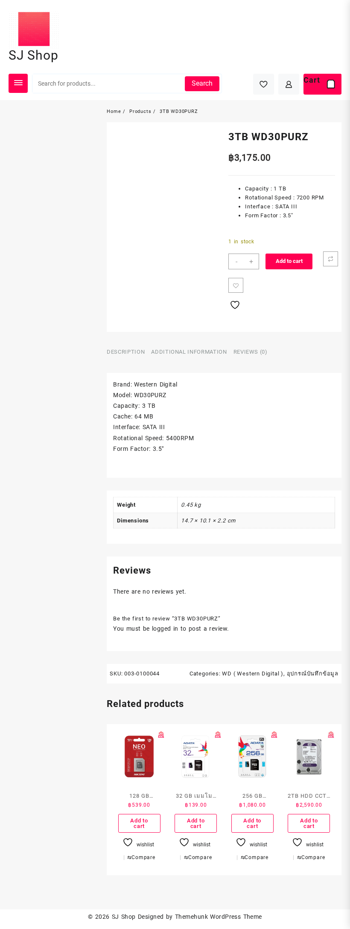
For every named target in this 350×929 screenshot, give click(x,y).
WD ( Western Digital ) (252, 500)
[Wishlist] (263, 84)
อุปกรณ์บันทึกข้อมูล (312, 500)
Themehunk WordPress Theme (218, 743)
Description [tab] (126, 352)
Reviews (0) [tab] (250, 352)
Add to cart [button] (139, 649)
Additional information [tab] (189, 352)
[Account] (288, 84)
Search (202, 83)
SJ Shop (33, 55)
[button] (116, 133)
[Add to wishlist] (235, 285)
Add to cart (289, 261)
